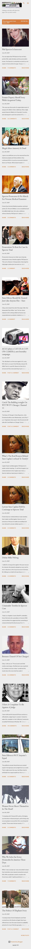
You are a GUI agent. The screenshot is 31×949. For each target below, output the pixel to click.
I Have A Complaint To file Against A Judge (13, 706)
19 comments (11, 725)
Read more (25, 68)
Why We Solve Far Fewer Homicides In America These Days (13, 860)
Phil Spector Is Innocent (12, 49)
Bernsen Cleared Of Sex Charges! (15, 656)
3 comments (11, 166)
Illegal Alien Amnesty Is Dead (14, 148)
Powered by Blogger (16, 942)
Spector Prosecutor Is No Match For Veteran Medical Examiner (15, 197)
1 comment (11, 268)
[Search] (24, 3)
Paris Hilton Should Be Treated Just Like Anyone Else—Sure (14, 299)
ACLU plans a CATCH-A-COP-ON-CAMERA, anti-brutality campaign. (15, 351)
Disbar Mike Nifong (10, 557)
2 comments (11, 477)
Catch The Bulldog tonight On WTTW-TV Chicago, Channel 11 (14, 405)
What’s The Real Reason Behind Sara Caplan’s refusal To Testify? (15, 457)
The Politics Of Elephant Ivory (14, 910)
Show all (24, 21)
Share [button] (4, 68)
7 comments (11, 68)
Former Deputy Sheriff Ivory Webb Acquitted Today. (13, 98)
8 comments (11, 675)
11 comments (11, 118)
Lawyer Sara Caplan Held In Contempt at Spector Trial (13, 508)
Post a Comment (13, 373)
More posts (25, 935)
